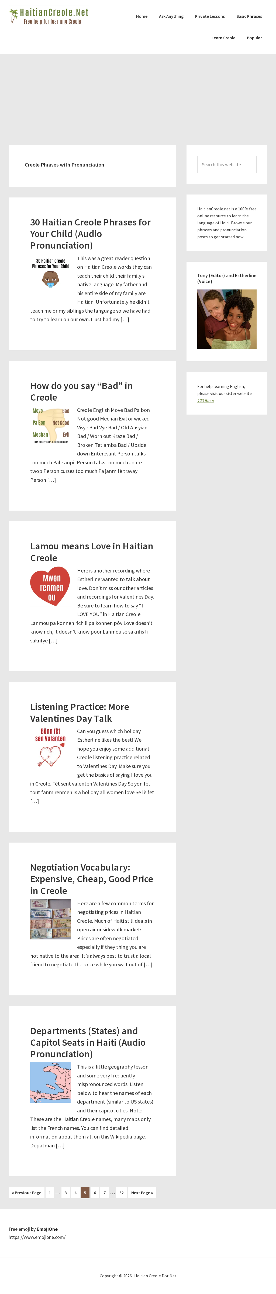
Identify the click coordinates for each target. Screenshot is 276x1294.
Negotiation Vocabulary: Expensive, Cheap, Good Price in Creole (91, 878)
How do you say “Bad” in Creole (81, 391)
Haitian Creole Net (49, 16)
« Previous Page (26, 1194)
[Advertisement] (138, 94)
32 (123, 1192)
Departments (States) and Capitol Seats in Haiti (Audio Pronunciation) (88, 1042)
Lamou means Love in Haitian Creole (91, 552)
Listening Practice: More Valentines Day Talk (79, 712)
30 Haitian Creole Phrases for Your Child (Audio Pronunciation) (90, 233)
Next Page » (142, 1194)
